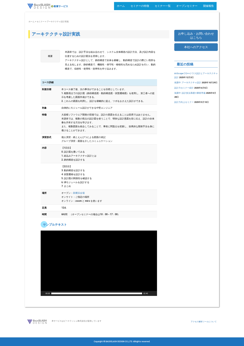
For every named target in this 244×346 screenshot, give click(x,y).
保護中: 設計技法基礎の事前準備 (189, 93)
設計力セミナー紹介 (184, 88)
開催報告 (208, 5)
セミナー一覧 (163, 5)
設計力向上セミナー (184, 102)
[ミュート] (150, 293)
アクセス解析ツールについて (204, 321)
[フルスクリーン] (155, 293)
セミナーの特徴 (139, 5)
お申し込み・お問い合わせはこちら (196, 35)
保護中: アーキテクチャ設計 (187, 82)
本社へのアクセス (196, 47)
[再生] (42, 293)
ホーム (121, 5)
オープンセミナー (187, 5)
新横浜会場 (79, 193)
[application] (99, 263)
